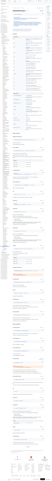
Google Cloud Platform (33, 475)
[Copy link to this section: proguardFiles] (18, 227)
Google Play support (47, 468)
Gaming (19, 465)
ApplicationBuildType (23, 22)
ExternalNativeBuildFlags (17, 95)
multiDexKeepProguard (29, 109)
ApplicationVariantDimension (17, 18)
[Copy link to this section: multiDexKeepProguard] (22, 376)
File (14, 106)
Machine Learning (20, 466)
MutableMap (23, 350)
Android (12, 465)
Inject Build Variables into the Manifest (19, 144)
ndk (26, 113)
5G (18, 471)
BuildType (26, 18)
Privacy (19, 470)
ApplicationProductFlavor (36, 22)
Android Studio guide (41, 466)
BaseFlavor (23, 18)
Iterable (39, 78)
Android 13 (33, 470)
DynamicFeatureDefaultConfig (37, 23)
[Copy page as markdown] (28, 11)
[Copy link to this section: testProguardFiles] (20, 311)
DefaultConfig (16, 23)
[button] (5, 17)
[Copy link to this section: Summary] (17, 34)
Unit (14, 47)
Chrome (24, 475)
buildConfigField (17, 150)
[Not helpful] (42, 8)
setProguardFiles (28, 78)
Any (28, 39)
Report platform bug (47, 465)
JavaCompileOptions (37, 52)
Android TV (26, 470)
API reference (3, 3)
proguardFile (28, 63)
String (27, 39)
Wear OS (26, 466)
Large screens (26, 465)
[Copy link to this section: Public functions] (20, 133)
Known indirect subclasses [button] (28, 23)
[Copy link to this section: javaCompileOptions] (21, 338)
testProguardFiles (28, 88)
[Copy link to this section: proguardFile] (18, 208)
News (11, 470)
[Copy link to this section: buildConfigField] (19, 147)
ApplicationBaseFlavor (17, 22)
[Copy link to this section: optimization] (18, 200)
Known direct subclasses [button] (25, 18)
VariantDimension (19, 14)
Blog (11, 471)
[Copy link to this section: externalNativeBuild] (20, 170)
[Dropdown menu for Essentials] (12, 1)
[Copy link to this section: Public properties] (21, 324)
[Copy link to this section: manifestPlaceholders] (21, 347)
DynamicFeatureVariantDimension (32, 18)
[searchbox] (5, 6)
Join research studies (47, 469)
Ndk (14, 113)
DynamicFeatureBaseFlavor (21, 23)
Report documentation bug (48, 467)
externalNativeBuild (29, 95)
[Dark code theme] (42, 13)
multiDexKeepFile (28, 106)
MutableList (15, 127)
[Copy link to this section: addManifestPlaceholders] (22, 136)
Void (35, 270)
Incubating (27, 47)
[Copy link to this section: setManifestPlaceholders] (22, 267)
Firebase (28, 475)
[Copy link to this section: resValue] (16, 245)
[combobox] (31, 1)
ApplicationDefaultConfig (29, 22)
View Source (41, 10)
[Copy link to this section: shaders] (16, 290)
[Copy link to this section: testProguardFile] (19, 299)
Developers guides (40, 467)
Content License (32, 450)
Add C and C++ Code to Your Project (23, 178)
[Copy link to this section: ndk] (14, 191)
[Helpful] (41, 8)
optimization (27, 61)
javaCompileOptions (29, 52)
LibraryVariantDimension (17, 19)
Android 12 (33, 471)
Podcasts (12, 472)
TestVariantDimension (24, 19)
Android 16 (33, 466)
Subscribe (42, 479)
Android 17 (33, 465)
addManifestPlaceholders (18, 139)
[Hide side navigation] (9, 479)
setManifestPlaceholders (29, 73)
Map (29, 139)
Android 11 (33, 472)
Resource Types (16, 254)
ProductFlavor (22, 30)
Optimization (34, 61)
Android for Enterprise (13, 466)
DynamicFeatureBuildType (29, 23)
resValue (27, 70)
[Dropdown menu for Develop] (17, 1)
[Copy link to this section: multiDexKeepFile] (19, 358)
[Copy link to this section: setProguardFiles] (19, 279)
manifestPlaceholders (18, 350)
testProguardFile (28, 85)
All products (39, 475)
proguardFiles (17, 408)
